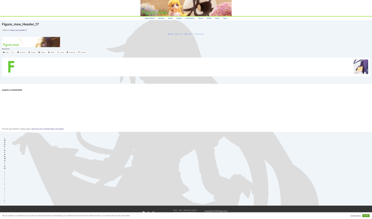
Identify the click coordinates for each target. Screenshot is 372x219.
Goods (170, 18)
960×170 (4, 193)
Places (200, 18)
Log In (180, 210)
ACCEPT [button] (365, 215)
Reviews (161, 18)
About (217, 18)
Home (175, 210)
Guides (209, 18)
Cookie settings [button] (355, 216)
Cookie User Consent (190, 210)
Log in (225, 18)
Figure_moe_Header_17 (18, 30)
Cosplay (179, 18)
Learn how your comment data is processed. (47, 129)
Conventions (190, 18)
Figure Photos (150, 18)
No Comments (200, 34)
